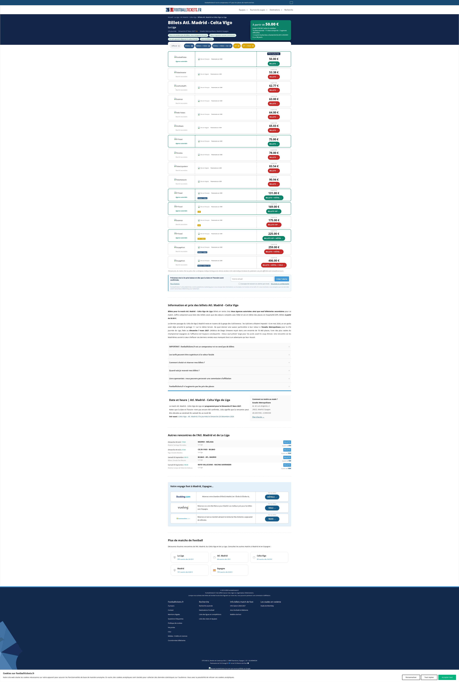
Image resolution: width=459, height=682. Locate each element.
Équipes (242, 10)
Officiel (175, 46)
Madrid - (244, 442)
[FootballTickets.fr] (181, 11)
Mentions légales (174, 614)
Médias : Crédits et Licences (177, 636)
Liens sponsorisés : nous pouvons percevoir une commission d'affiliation (200, 378)
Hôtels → (272, 497)
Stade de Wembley (267, 606)
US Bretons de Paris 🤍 (242, 663)
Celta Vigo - (244, 450)
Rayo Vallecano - (244, 465)
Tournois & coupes (257, 10)
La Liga (176, 17)
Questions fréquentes (175, 619)
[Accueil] (236, 7)
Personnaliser (411, 677)
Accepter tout (447, 677)
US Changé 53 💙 (225, 663)
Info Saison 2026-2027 (238, 606)
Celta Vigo (193, 17)
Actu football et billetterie (239, 610)
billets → (273, 63)
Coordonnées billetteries (176, 640)
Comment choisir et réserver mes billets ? (187, 362)
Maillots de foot (235, 614)
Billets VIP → (274, 211)
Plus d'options (175, 284)
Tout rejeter (429, 677)
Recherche (288, 10)
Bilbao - (244, 457)
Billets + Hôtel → (274, 198)
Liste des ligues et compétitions (210, 614)
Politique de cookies (175, 623)
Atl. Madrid (184, 17)
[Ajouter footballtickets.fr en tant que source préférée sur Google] (229, 669)
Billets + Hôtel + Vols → (274, 265)
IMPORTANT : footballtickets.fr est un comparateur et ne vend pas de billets (201, 346)
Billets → (274, 103)
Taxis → (272, 519)
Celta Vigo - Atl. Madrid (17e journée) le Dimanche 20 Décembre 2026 (206, 416)
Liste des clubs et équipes (208, 619)
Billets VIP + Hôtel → (273, 238)
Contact (171, 610)
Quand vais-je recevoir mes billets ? (184, 370)
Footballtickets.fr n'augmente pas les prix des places (191, 386)
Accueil (170, 17)
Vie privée (171, 627)
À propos (171, 606)
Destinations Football (206, 610)
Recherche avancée (206, 606)
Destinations (275, 10)
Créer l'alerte (281, 279)
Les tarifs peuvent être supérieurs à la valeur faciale (191, 354)
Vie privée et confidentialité (280, 284)
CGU (169, 632)
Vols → (272, 508)
